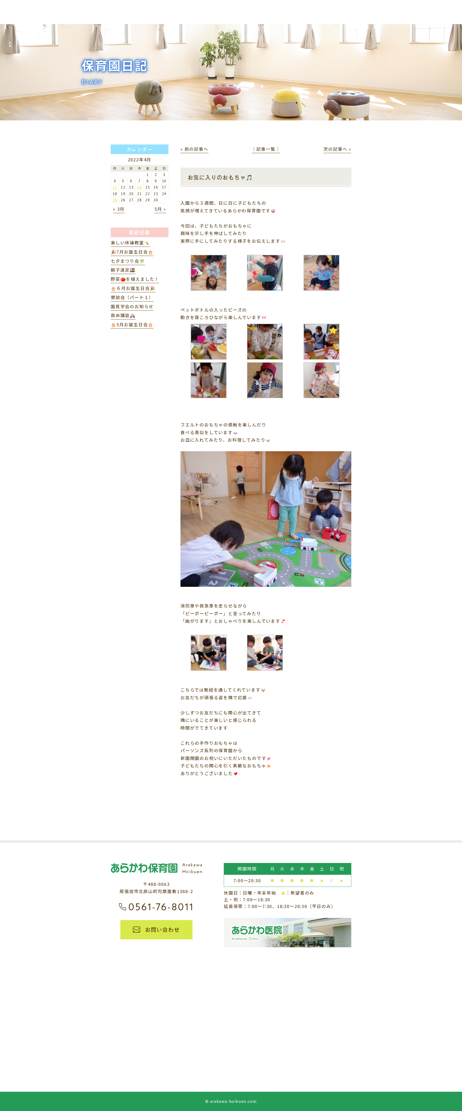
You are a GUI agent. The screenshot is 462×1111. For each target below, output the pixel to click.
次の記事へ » (337, 149)
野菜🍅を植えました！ (135, 279)
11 (115, 187)
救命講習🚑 (123, 315)
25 (115, 199)
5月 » (160, 209)
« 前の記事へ (194, 149)
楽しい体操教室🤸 (130, 242)
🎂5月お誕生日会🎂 (132, 324)
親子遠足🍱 (123, 270)
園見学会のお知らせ (132, 306)
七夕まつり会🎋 (128, 261)
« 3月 (119, 209)
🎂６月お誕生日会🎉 (133, 288)
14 (139, 187)
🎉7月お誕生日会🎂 (132, 251)
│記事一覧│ (266, 149)
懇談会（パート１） (132, 297)
